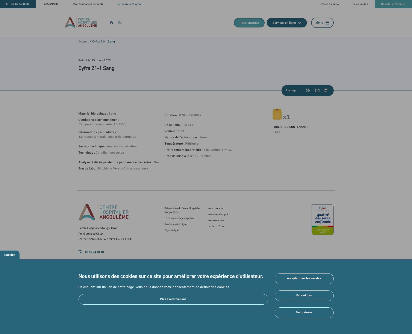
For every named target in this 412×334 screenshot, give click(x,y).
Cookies (9, 255)
